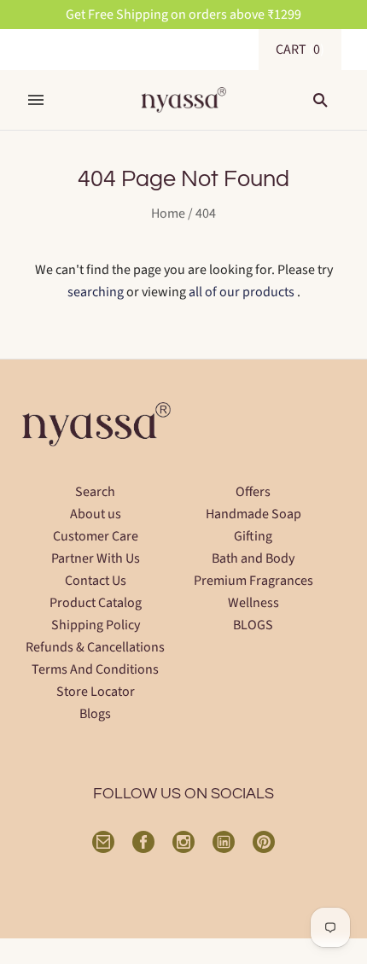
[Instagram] (183, 842)
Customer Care (95, 536)
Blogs (95, 713)
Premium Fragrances (253, 580)
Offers (253, 491)
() (300, 49)
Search (95, 491)
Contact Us (95, 580)
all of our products (241, 292)
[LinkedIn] (224, 842)
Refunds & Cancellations (95, 647)
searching (95, 292)
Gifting (253, 536)
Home (168, 213)
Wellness (253, 602)
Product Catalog (96, 602)
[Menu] (36, 100)
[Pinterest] (264, 842)
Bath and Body (253, 558)
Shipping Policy (95, 625)
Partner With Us (95, 558)
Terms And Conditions (95, 669)
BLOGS (253, 625)
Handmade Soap (253, 514)
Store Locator (95, 691)
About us (95, 514)
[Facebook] (143, 842)
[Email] (103, 842)
